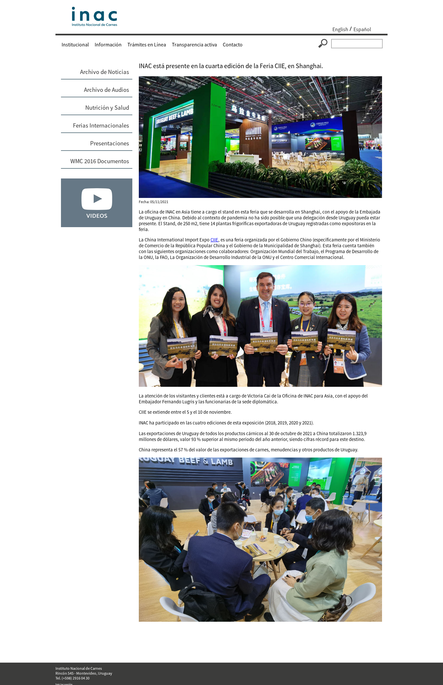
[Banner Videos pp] (96, 225)
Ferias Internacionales (101, 125)
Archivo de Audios (106, 89)
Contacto (233, 44)
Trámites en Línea (146, 44)
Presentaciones (109, 143)
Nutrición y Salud (107, 107)
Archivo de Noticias (104, 72)
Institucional (75, 44)
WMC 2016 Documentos (99, 161)
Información (108, 44)
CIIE (214, 240)
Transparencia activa (194, 44)
